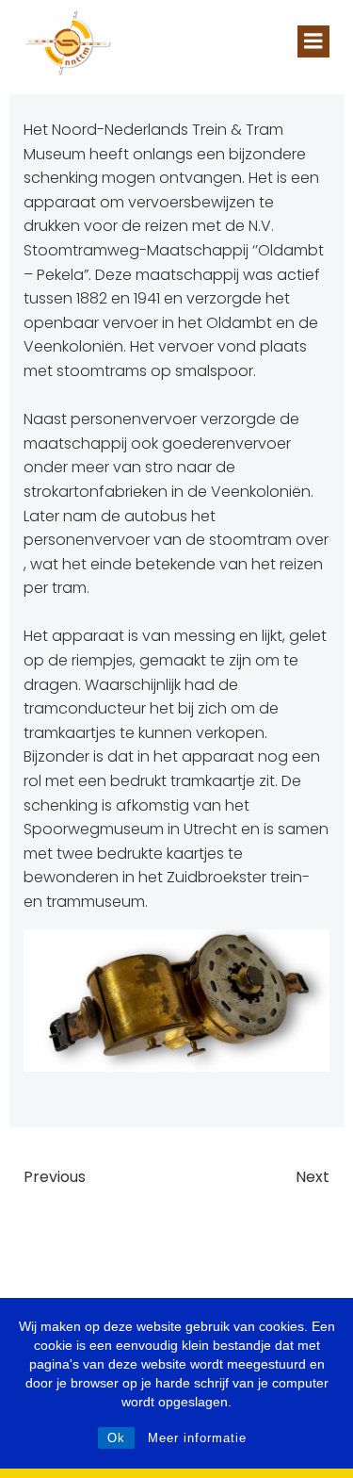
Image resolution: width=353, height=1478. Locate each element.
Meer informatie (197, 1438)
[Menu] (313, 41)
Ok (116, 1438)
